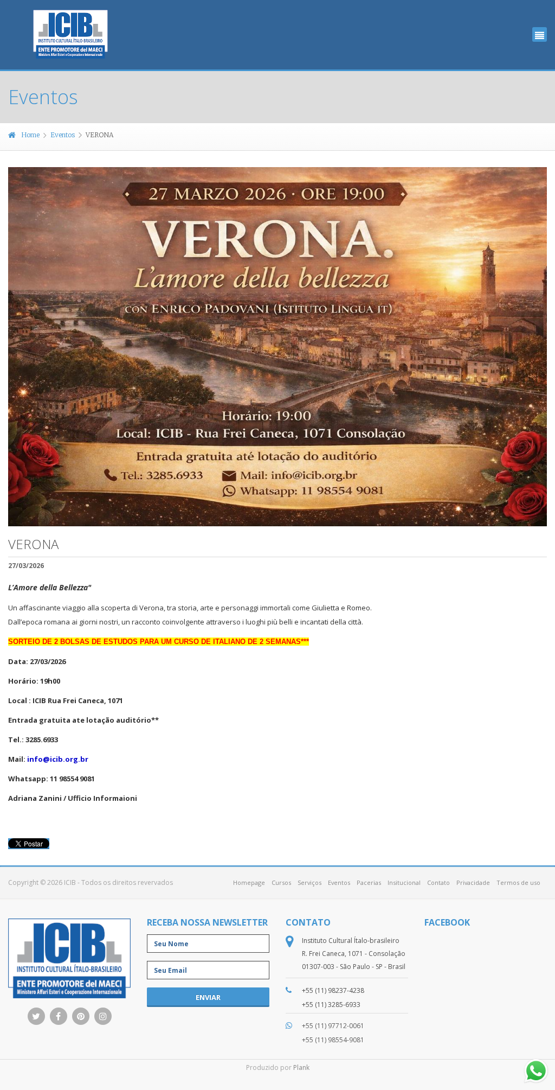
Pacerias (369, 882)
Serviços (309, 882)
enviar (208, 997)
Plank (301, 1067)
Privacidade (473, 882)
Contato (438, 882)
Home (30, 135)
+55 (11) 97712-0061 (333, 1025)
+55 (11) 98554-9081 (333, 1039)
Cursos (281, 882)
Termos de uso (518, 882)
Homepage (249, 882)
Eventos (62, 135)
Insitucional (404, 882)
